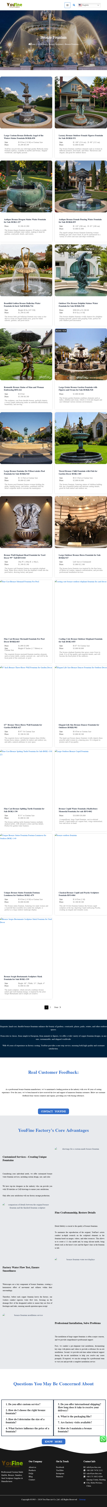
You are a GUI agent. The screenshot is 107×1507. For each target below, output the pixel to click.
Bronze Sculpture (56, 44)
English (85, 5)
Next (56, 1007)
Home (33, 44)
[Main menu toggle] (67, 5)
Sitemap (82, 1499)
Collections (42, 44)
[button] (74, 5)
